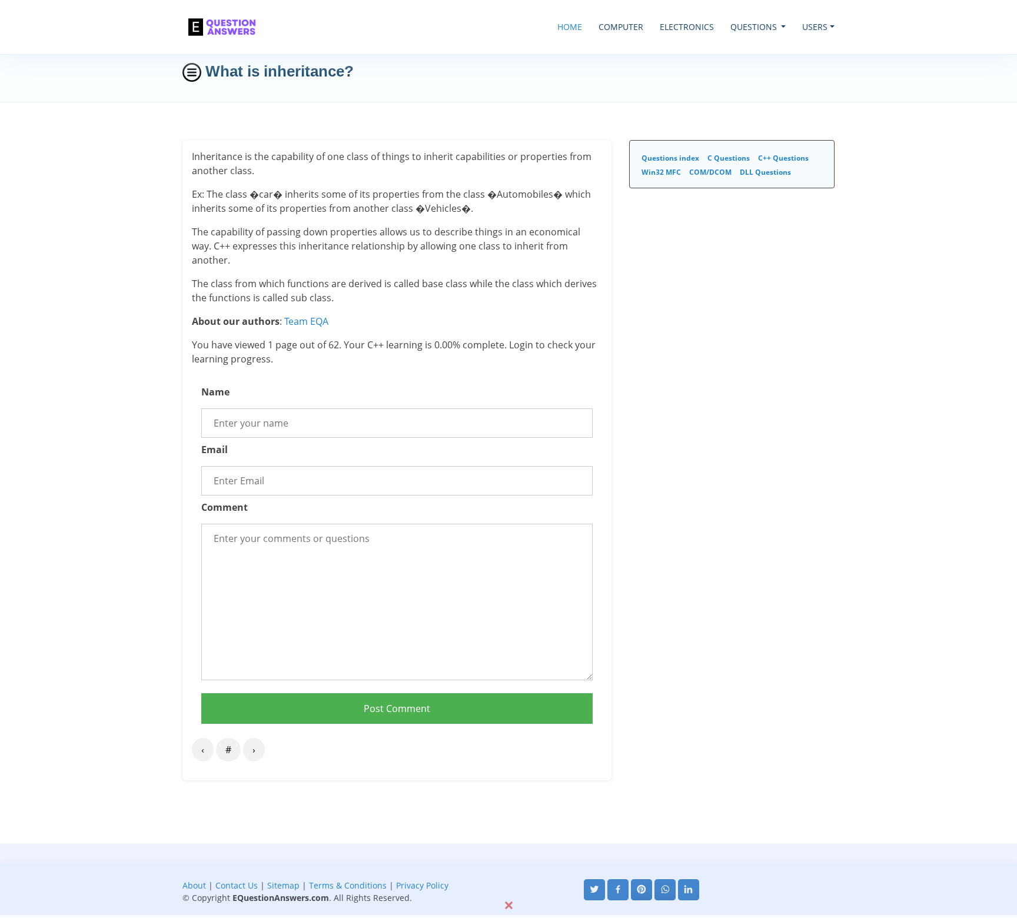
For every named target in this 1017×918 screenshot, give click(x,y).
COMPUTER (621, 26)
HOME (569, 26)
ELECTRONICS (687, 26)
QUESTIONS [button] (754, 26)
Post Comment (397, 708)
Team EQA (306, 321)
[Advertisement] (508, 869)
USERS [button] (814, 26)
